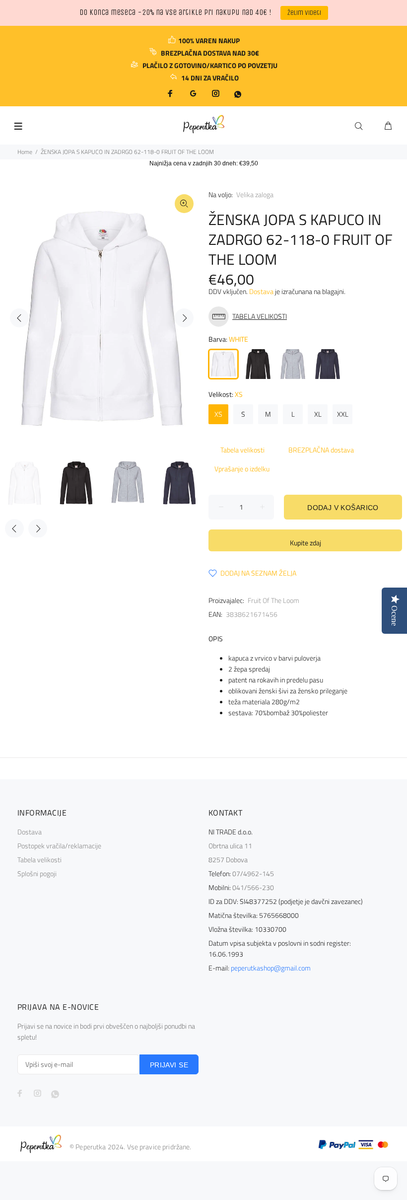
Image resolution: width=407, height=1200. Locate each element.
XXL (342, 414)
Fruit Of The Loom (273, 600)
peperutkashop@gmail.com (271, 968)
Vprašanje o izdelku (242, 468)
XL (318, 414)
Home (24, 151)
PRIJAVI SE (169, 1065)
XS (218, 414)
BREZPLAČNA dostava (321, 450)
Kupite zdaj (305, 542)
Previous (19, 317)
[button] (250, 316)
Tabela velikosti (242, 450)
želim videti (304, 12)
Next (184, 317)
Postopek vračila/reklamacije (59, 845)
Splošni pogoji (37, 873)
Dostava (261, 291)
